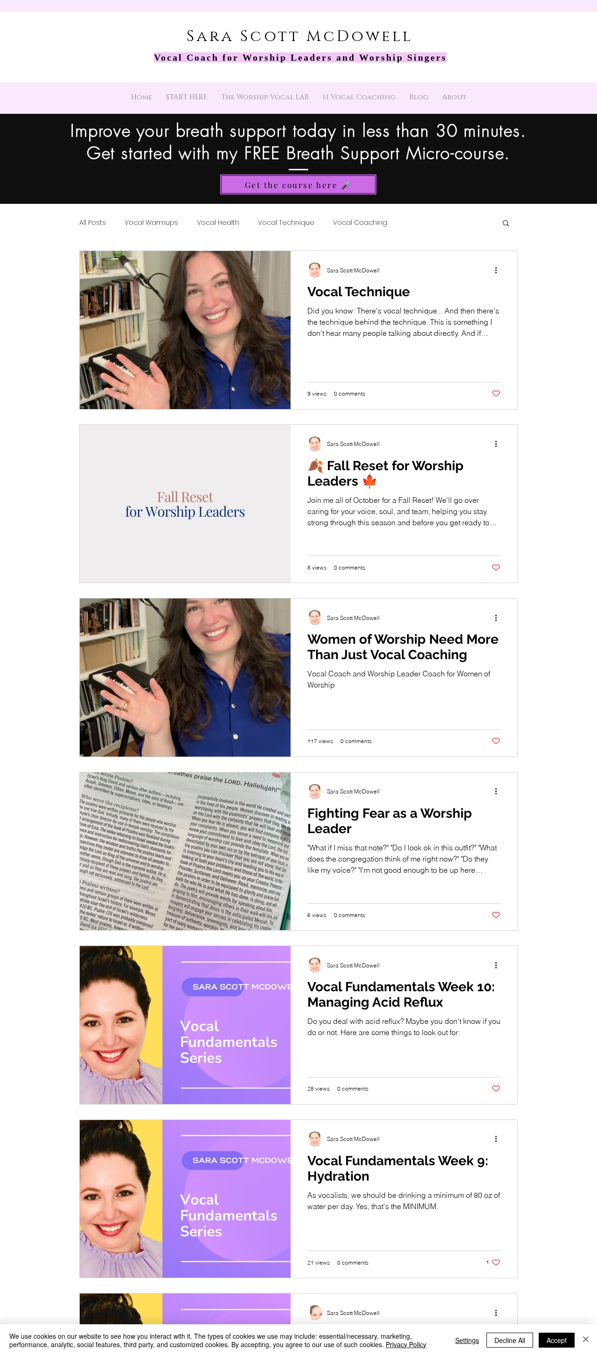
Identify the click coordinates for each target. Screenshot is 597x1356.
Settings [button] (467, 1340)
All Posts (92, 222)
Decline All (509, 1340)
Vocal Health (218, 222)
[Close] (585, 1340)
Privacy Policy (406, 1344)
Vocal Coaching (360, 222)
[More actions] (499, 270)
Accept (557, 1340)
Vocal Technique (286, 222)
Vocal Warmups (151, 222)
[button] (505, 224)
